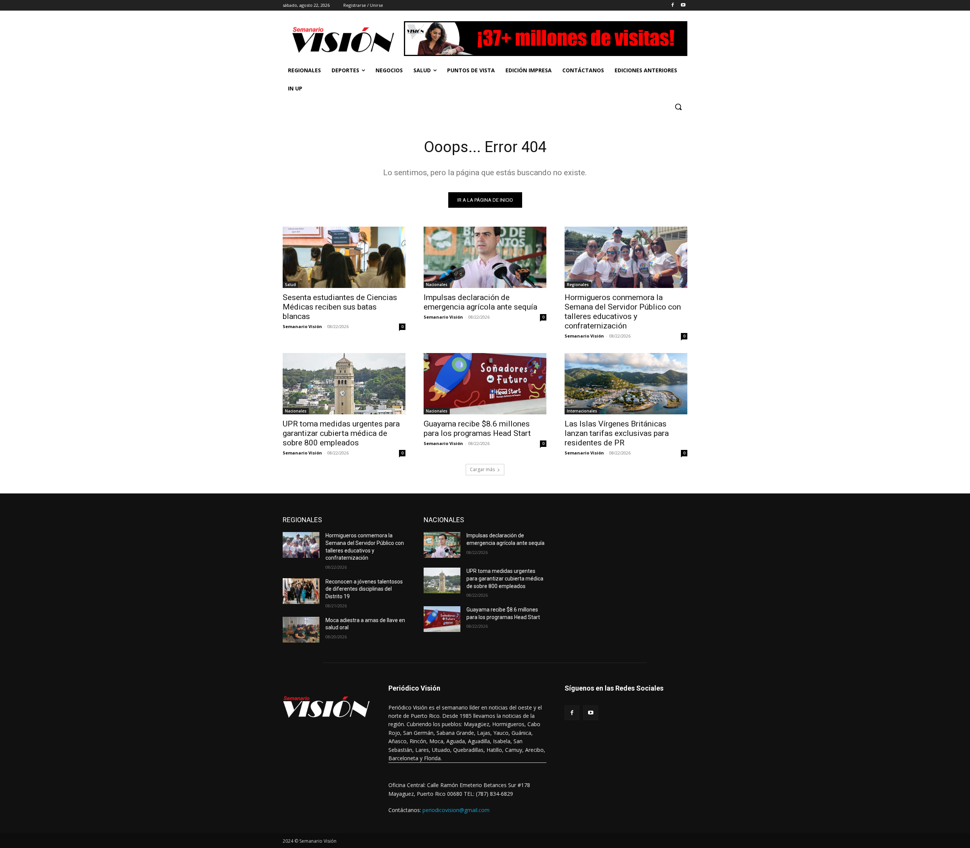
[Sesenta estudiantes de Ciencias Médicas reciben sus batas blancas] (344, 257)
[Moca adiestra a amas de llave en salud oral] (301, 630)
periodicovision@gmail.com (456, 810)
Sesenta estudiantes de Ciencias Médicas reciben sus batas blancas (340, 307)
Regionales (578, 284)
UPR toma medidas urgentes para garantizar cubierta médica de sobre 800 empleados (341, 433)
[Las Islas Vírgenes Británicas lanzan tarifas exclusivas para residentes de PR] (626, 383)
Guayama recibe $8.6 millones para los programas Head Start (477, 428)
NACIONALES (444, 520)
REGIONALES (302, 520)
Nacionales (436, 284)
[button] (678, 107)
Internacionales (582, 411)
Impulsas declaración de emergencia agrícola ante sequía (480, 302)
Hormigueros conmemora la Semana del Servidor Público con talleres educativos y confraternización (623, 311)
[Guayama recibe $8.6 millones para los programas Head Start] (485, 383)
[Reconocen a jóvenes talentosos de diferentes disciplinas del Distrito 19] (301, 591)
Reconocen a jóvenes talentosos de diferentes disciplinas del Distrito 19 (364, 589)
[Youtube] (683, 5)
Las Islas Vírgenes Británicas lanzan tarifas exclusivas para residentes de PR (617, 433)
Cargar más (482, 469)
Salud (290, 284)
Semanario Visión (302, 326)
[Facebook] (672, 5)
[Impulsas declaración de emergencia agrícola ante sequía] (485, 257)
